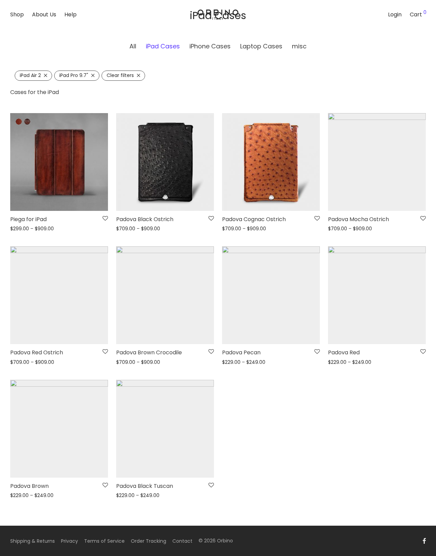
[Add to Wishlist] (105, 219)
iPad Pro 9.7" (73, 75)
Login (395, 14)
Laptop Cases (261, 46)
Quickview (20, 229)
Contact (182, 541)
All (132, 46)
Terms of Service (104, 541)
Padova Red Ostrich (36, 352)
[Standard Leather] (19, 122)
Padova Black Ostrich (144, 219)
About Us (44, 14)
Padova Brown (29, 486)
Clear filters (120, 75)
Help (70, 14)
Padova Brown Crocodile (149, 352)
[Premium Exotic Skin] (27, 122)
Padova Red (344, 352)
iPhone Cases (210, 46)
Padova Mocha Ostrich (358, 219)
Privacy (69, 541)
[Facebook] (424, 540)
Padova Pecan (241, 352)
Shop (17, 14)
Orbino (225, 540)
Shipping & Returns (32, 541)
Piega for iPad (28, 219)
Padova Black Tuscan (144, 486)
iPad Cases (163, 46)
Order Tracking (148, 541)
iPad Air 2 (30, 75)
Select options (86, 201)
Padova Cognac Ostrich (254, 219)
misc (299, 46)
